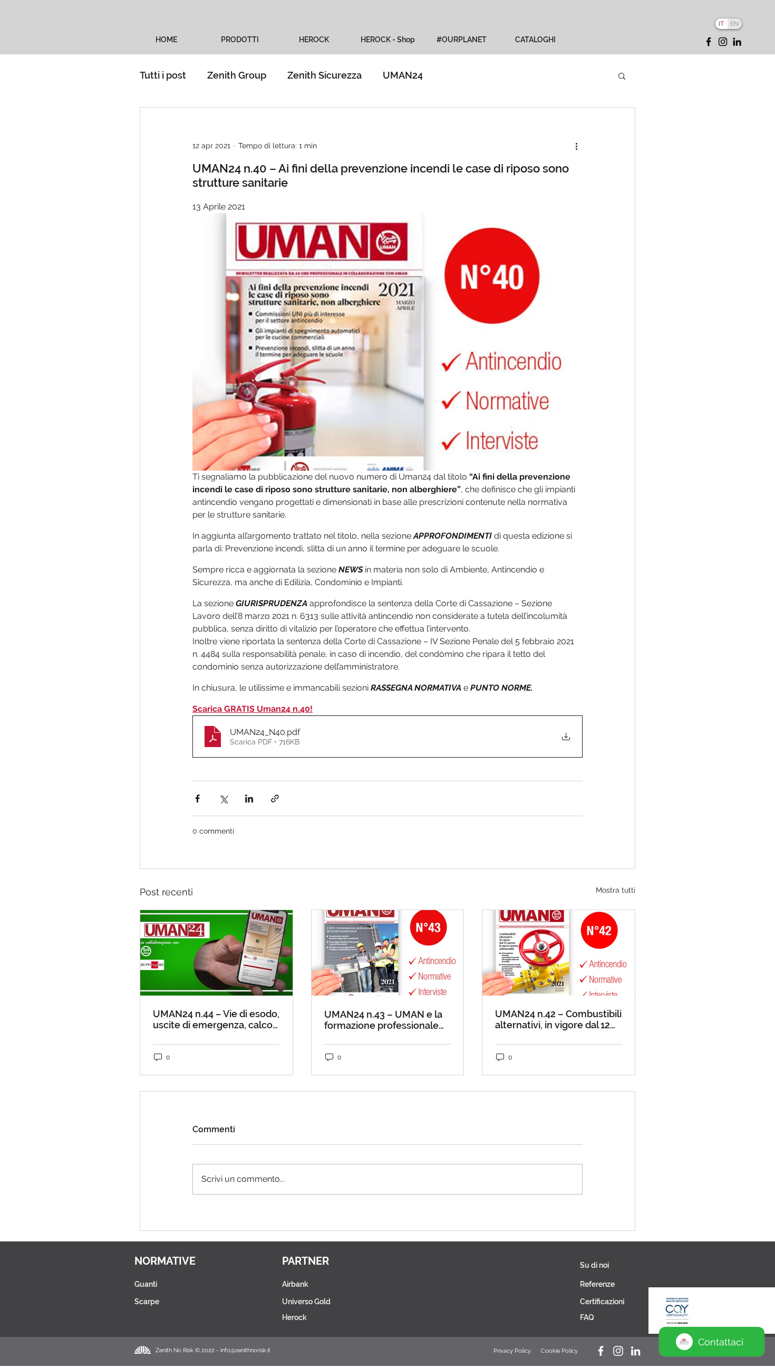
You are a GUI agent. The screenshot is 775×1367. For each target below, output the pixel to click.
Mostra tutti (615, 890)
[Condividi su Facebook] (197, 799)
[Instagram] (723, 41)
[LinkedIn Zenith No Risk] (635, 1351)
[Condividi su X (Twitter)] (223, 799)
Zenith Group (236, 75)
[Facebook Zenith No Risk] (600, 1351)
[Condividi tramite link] (275, 799)
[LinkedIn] (737, 41)
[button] (622, 75)
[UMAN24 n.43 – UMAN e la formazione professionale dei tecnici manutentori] (388, 953)
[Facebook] (708, 41)
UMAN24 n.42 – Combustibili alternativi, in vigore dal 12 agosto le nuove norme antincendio (558, 1019)
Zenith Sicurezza (324, 75)
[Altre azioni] (576, 145)
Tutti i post (163, 75)
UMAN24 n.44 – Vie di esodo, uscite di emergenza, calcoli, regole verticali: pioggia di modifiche (216, 1019)
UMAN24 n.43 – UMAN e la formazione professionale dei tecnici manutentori (383, 1020)
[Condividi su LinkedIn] (249, 799)
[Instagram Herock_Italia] (618, 1351)
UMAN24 (403, 75)
